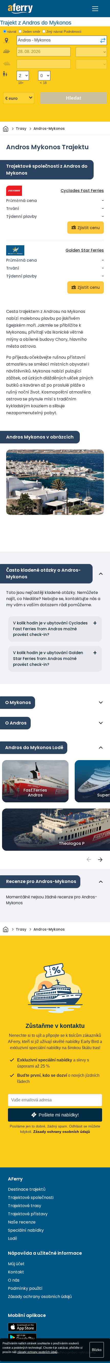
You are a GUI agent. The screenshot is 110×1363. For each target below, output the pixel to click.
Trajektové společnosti (30, 1197)
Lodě (12, 1238)
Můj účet (16, 1264)
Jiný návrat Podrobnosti (63, 32)
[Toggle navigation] (95, 9)
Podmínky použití (25, 1288)
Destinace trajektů (27, 1189)
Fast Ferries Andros (35, 792)
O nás (13, 1280)
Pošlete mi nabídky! (59, 1114)
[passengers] (88, 859)
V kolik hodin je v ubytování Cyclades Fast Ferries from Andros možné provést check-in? (50, 628)
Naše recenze (22, 1222)
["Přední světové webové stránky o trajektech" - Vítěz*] (20, 8)
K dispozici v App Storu (22, 1327)
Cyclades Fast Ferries (82, 190)
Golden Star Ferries (84, 250)
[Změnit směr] (102, 40)
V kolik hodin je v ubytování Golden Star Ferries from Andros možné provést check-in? (48, 658)
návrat (11, 32)
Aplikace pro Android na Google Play (22, 1337)
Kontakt (16, 1272)
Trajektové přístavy (28, 1214)
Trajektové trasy (24, 1206)
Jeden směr (31, 32)
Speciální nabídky (26, 1230)
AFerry (15, 1179)
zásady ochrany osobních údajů (37, 1352)
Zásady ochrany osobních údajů (61, 1132)
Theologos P (71, 843)
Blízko (97, 1350)
